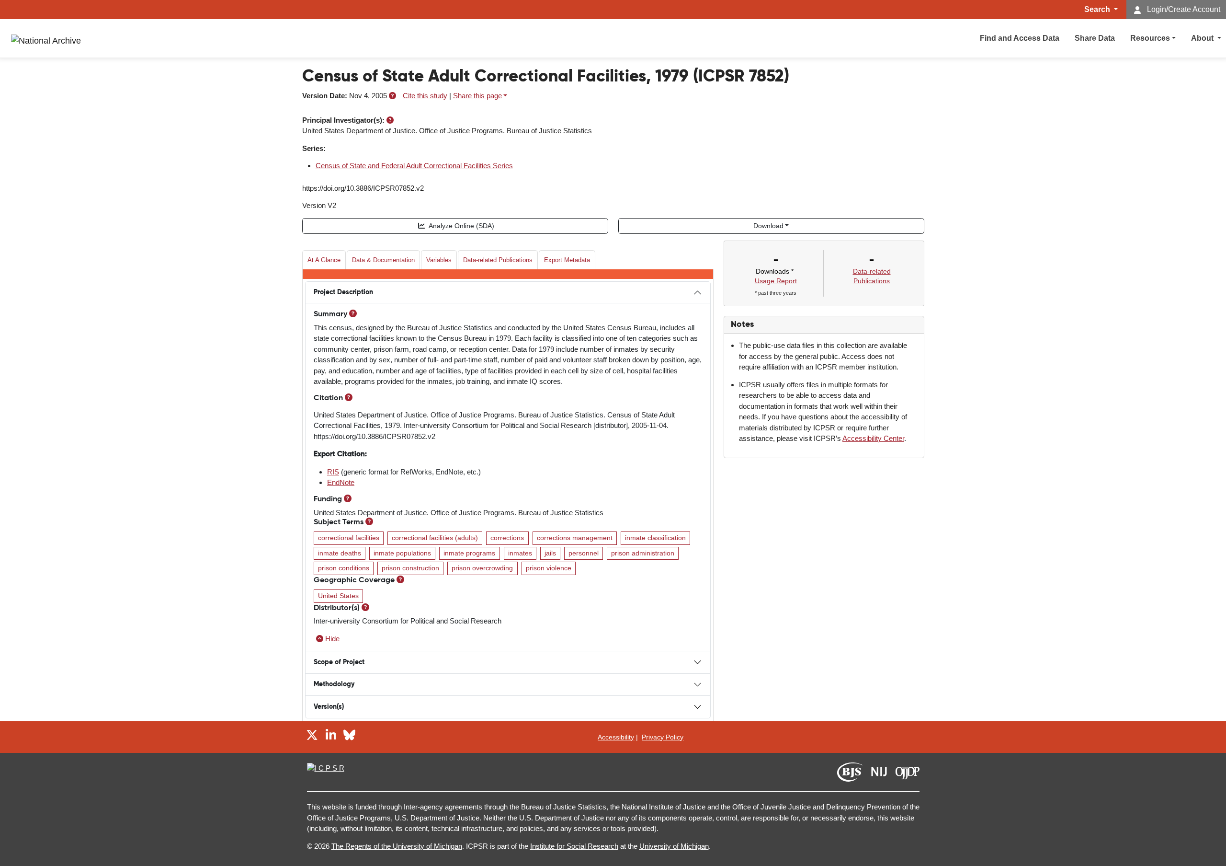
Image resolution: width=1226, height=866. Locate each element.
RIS (333, 472)
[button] (392, 96)
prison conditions (343, 568)
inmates (520, 553)
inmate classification (655, 538)
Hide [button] (332, 639)
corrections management (575, 538)
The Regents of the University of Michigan (396, 846)
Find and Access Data (1019, 38)
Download (768, 226)
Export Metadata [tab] (567, 260)
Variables (439, 260)
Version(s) (329, 707)
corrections (507, 538)
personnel (583, 553)
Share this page (477, 96)
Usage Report (776, 281)
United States (338, 596)
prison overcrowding (482, 568)
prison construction (410, 568)
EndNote (340, 482)
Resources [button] (1150, 38)
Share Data (1095, 38)
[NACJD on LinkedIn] (331, 737)
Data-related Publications (498, 260)
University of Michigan (674, 846)
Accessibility (616, 737)
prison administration (642, 553)
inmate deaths (339, 553)
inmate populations (402, 553)
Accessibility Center (873, 438)
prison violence (548, 568)
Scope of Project (339, 662)
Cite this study (425, 96)
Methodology (334, 684)
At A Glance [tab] (324, 260)
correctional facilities (348, 538)
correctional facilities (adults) (435, 538)
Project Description (343, 292)
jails (550, 553)
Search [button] (1098, 9)
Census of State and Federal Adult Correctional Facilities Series (414, 166)
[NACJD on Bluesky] (349, 737)
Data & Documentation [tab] (383, 260)
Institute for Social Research (574, 846)
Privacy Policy (662, 737)
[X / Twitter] (312, 737)
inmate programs (469, 553)
